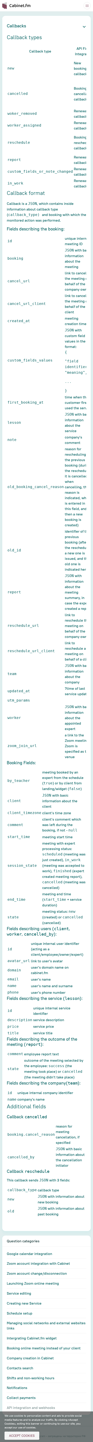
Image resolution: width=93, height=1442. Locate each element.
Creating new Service (24, 1303)
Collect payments (21, 1397)
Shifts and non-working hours (30, 1378)
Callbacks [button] (16, 26)
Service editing (19, 1293)
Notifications (17, 1387)
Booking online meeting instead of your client (44, 1348)
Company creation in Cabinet (30, 1358)
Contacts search (20, 1368)
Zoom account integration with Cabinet (38, 1263)
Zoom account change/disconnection (37, 1273)
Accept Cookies (22, 1436)
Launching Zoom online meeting (33, 1283)
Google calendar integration (29, 1253)
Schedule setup (19, 1313)
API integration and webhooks (31, 1407)
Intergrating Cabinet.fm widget (32, 1338)
